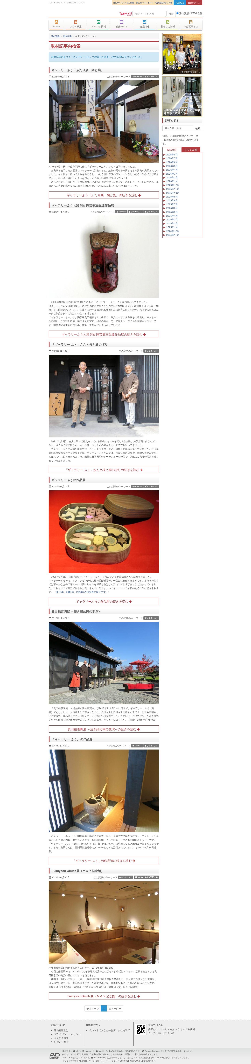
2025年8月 (172, 200)
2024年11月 (172, 235)
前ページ (94, 1008)
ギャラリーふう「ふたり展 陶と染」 (78, 70)
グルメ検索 (76, 26)
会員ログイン (194, 2)
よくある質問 (61, 1038)
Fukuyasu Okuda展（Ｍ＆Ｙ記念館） (78, 871)
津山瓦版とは (191, 26)
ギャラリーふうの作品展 (68, 480)
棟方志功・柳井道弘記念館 (146, 877)
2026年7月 (172, 158)
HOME (56, 26)
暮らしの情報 (168, 26)
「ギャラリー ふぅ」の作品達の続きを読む (102, 860)
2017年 (70, 592)
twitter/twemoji (100, 1057)
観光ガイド (122, 26)
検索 (171, 13)
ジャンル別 (191, 149)
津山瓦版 (73, 13)
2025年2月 (172, 223)
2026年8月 (172, 154)
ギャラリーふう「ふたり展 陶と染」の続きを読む (102, 195)
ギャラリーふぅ (135, 211)
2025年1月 (172, 227)
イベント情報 (99, 26)
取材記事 (67, 36)
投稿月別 (172, 149)
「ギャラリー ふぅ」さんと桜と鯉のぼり (80, 344)
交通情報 (145, 26)
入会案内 (180, 2)
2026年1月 (172, 181)
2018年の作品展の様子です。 (92, 592)
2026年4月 (172, 169)
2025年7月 (172, 204)
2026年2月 (172, 177)
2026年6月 (172, 162)
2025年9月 (172, 196)
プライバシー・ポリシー (67, 1034)
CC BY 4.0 (158, 1057)
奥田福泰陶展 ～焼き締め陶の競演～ (77, 611)
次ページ (114, 1008)
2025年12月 (172, 185)
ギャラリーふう (151, 76)
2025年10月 (172, 192)
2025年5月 (172, 212)
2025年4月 (172, 215)
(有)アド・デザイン (108, 1060)
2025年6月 (172, 208)
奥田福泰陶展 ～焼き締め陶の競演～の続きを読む (102, 729)
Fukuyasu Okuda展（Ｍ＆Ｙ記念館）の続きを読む (102, 996)
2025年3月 (172, 219)
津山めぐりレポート (144, 2)
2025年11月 (172, 189)
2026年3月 (172, 173)
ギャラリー (137, 76)
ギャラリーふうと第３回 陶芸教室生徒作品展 (83, 205)
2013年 (60, 592)
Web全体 (197, 13)
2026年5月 (172, 166)
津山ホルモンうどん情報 (123, 2)
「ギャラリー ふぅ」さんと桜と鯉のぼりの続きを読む (102, 469)
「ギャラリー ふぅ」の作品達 (72, 739)
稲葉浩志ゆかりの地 (163, 2)
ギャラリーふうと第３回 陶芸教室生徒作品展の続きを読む (102, 334)
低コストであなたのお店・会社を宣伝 (109, 1030)
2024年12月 (172, 231)
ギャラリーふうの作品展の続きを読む (102, 601)
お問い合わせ (61, 1041)
